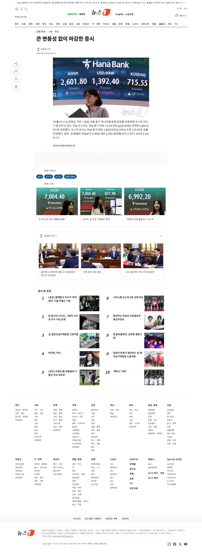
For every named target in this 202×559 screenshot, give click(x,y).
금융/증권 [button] (40, 31)
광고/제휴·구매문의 (93, 518)
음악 (93, 474)
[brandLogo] (101, 11)
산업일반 (170, 410)
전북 (93, 433)
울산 (93, 447)
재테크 (150, 430)
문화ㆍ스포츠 (134, 423)
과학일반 (37, 484)
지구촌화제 (76, 443)
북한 (131, 405)
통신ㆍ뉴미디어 (40, 467)
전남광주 (94, 437)
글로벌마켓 (152, 467)
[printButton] (16, 86)
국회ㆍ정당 (19, 413)
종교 (74, 471)
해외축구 (113, 474)
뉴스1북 (170, 481)
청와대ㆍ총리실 (21, 410)
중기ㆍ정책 (171, 423)
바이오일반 (57, 474)
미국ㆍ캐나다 (77, 413)
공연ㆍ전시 (76, 464)
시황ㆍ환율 (152, 427)
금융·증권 (152, 405)
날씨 (36, 430)
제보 (185, 8)
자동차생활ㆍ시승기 (80, 501)
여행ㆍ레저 (76, 487)
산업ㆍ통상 (57, 416)
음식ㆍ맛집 (76, 504)
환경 (36, 427)
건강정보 (75, 484)
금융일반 (151, 410)
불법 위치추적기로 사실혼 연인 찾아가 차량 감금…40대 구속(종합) (164, 2)
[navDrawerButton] (17, 9)
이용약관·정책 (111, 518)
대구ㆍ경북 (95, 440)
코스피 (58, 176)
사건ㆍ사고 (38, 410)
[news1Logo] (26, 532)
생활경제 (170, 430)
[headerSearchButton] (25, 9)
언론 (74, 481)
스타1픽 (170, 471)
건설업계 (18, 477)
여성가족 (37, 437)
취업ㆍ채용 (171, 443)
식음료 (169, 437)
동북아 (75, 410)
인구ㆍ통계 (57, 420)
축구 (112, 471)
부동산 (18, 459)
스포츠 (113, 459)
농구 (112, 481)
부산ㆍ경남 (95, 443)
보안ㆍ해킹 (38, 477)
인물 (36, 433)
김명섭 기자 (46, 49)
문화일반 (75, 477)
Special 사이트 (174, 459)
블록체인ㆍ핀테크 (155, 433)
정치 (17, 405)
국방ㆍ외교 (114, 410)
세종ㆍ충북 (95, 427)
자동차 (169, 420)
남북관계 (132, 427)
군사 (131, 413)
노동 (36, 423)
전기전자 (170, 416)
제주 (93, 450)
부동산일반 (19, 464)
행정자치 (94, 410)
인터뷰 (93, 481)
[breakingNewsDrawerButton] (21, 9)
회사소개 (77, 518)
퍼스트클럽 (171, 484)
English (120, 14)
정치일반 (18, 420)
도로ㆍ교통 (76, 494)
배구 (112, 477)
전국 (93, 405)
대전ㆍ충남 (95, 430)
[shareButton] (16, 63)
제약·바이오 (58, 467)
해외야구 (113, 467)
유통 (169, 427)
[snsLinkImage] (169, 544)
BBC (150, 464)
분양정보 (18, 471)
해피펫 (82, 14)
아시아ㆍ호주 (77, 416)
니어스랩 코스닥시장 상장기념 (128, 297)
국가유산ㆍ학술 (78, 474)
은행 (150, 416)
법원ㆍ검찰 (38, 413)
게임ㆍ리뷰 (38, 481)
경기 (93, 416)
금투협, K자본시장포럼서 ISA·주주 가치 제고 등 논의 (64, 2)
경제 (55, 405)
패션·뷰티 (171, 433)
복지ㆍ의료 (57, 464)
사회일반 (37, 440)
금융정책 (151, 413)
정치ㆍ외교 (133, 410)
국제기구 (75, 437)
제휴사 (151, 459)
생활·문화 (77, 459)
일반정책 (18, 467)
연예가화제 (95, 464)
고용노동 (56, 423)
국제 (74, 405)
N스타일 (94, 484)
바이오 (56, 459)
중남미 (75, 427)
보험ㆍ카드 (152, 420)
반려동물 (75, 498)
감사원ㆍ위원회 (21, 416)
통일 (112, 413)
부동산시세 (19, 474)
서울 (93, 413)
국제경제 (75, 430)
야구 (112, 464)
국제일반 (75, 447)
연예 (93, 459)
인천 (93, 420)
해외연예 (94, 477)
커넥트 (179, 8)
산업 (169, 405)
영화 (93, 471)
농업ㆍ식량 (57, 427)
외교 (112, 405)
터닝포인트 (171, 477)
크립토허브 (72, 14)
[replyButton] (16, 71)
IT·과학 (38, 459)
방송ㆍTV (95, 467)
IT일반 (37, 474)
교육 (36, 416)
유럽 (74, 420)
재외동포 (113, 416)
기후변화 (75, 433)
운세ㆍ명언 (76, 491)
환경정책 (56, 430)
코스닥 (49, 176)
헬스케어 (56, 471)
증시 (40, 176)
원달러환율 (70, 176)
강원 (93, 423)
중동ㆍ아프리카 (78, 423)
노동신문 (129, 14)
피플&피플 (76, 440)
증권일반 (151, 423)
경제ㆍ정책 (57, 410)
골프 (112, 484)
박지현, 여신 (54, 352)
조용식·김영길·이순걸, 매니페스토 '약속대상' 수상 (111, 2)
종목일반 (113, 487)
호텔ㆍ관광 (171, 440)
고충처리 (125, 518)
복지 (36, 420)
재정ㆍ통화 (57, 413)
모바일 (37, 471)
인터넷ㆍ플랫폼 (40, 464)
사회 (36, 405)
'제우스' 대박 (119, 371)
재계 (169, 413)
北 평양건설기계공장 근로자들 (63, 334)
